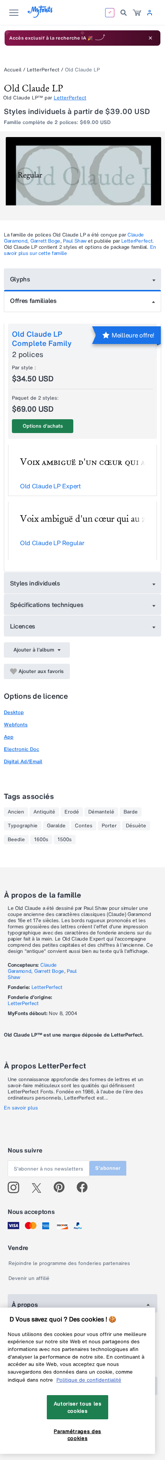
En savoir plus (21, 1108)
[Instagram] (16, 1187)
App (8, 737)
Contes (83, 826)
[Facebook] (85, 1187)
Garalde (56, 826)
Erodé (71, 812)
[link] (137, 13)
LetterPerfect (43, 69)
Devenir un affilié (29, 1278)
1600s (41, 840)
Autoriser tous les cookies (78, 1407)
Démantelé (101, 812)
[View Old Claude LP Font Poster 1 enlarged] (83, 176)
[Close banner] (150, 38)
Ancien (16, 812)
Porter (109, 826)
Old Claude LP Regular (52, 542)
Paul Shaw (74, 241)
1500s (65, 840)
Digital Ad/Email (23, 761)
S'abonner (107, 1168)
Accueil (12, 69)
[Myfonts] (40, 16)
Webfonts (16, 724)
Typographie (23, 826)
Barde (131, 812)
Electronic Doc (21, 749)
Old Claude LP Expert (50, 486)
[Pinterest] (62, 1187)
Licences (22, 626)
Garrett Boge (45, 241)
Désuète (136, 826)
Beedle (16, 840)
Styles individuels (35, 583)
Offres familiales (33, 300)
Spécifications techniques (47, 604)
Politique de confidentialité (88, 1380)
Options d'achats (43, 426)
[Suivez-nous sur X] (39, 1187)
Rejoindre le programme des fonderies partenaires (69, 1263)
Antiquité (44, 812)
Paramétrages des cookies (77, 1434)
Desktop (14, 712)
